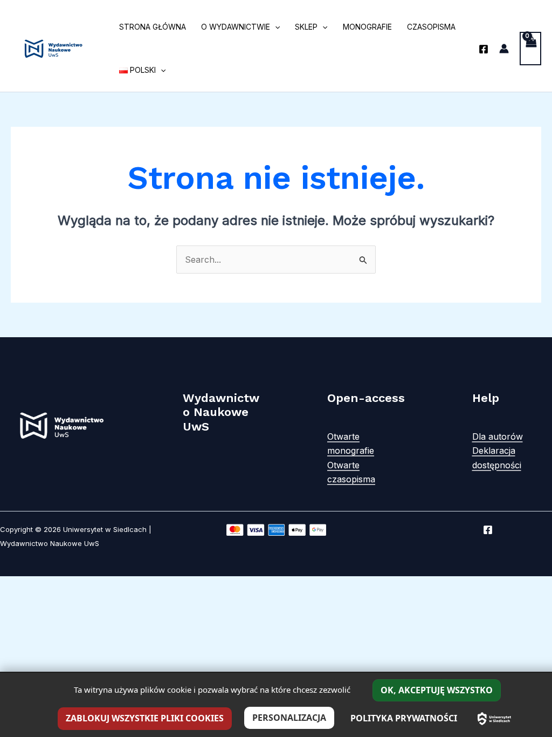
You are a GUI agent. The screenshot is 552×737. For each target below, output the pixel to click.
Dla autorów (497, 436)
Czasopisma (431, 26)
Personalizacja (289, 718)
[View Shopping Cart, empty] (530, 48)
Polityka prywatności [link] (403, 718)
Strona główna (152, 26)
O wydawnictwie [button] (235, 26)
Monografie (367, 26)
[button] (275, 27)
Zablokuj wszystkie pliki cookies (145, 718)
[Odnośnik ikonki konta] (504, 48)
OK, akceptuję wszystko (437, 690)
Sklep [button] (306, 26)
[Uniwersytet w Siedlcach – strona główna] (494, 718)
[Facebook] (483, 49)
